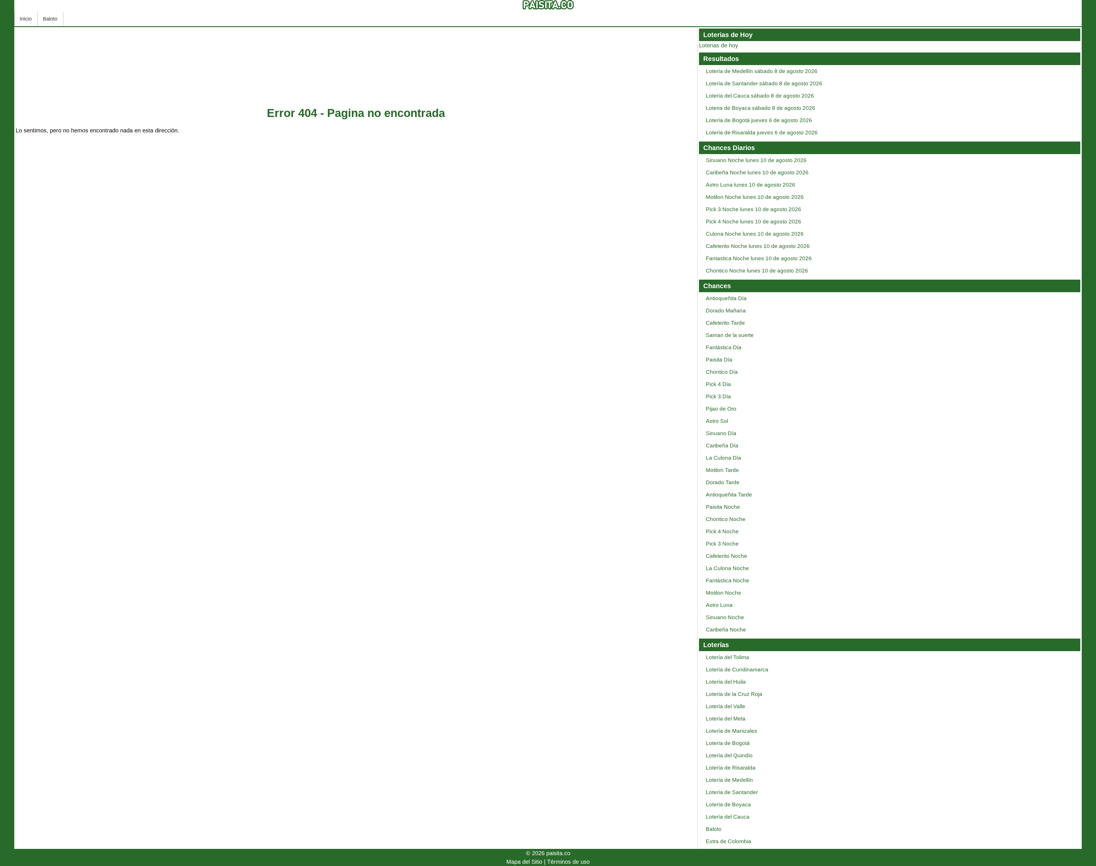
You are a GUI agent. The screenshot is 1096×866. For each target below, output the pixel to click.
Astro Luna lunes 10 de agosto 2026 (750, 185)
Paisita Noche (723, 507)
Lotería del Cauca (728, 817)
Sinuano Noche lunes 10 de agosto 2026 (756, 160)
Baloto (50, 19)
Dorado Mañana (726, 311)
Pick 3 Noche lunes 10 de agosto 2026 (753, 209)
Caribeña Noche (726, 630)
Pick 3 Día (718, 396)
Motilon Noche (723, 593)
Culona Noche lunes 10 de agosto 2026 (755, 234)
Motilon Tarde (722, 470)
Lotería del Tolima (727, 657)
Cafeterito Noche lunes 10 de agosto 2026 (758, 246)
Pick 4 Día (718, 384)
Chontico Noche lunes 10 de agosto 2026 (757, 271)
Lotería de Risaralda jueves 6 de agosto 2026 (762, 133)
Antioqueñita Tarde (729, 495)
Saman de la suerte (730, 335)
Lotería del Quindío (729, 755)
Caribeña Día (722, 446)
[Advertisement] (356, 68)
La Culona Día (723, 458)
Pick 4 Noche (722, 531)
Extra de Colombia (728, 841)
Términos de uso (568, 862)
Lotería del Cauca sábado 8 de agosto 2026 (760, 96)
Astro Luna (719, 605)
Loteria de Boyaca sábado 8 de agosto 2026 (760, 108)
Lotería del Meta (726, 719)
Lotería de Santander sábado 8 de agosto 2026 (764, 83)
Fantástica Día (724, 347)
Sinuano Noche (725, 617)
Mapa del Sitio (524, 862)
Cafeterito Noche (726, 556)
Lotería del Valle (725, 706)
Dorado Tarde (723, 482)
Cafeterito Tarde (725, 323)
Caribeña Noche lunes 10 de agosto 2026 (757, 172)
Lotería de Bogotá (728, 743)
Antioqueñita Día (726, 298)
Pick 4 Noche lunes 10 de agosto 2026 (753, 222)
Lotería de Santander (732, 792)
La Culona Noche (727, 568)
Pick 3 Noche (722, 544)
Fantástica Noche (727, 581)
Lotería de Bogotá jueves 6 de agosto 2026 (759, 120)
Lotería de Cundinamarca (737, 670)
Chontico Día (722, 372)
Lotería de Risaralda (730, 768)
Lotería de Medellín (729, 780)
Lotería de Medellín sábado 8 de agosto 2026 (761, 71)
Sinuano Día (721, 433)
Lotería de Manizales (731, 731)
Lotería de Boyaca (728, 805)
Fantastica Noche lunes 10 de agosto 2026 (759, 258)
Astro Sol (717, 421)
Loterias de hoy (718, 45)
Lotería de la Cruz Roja (734, 694)
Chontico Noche (726, 519)
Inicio (26, 19)
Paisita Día (719, 360)
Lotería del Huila (726, 682)
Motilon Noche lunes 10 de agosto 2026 (755, 197)
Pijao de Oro (721, 409)
